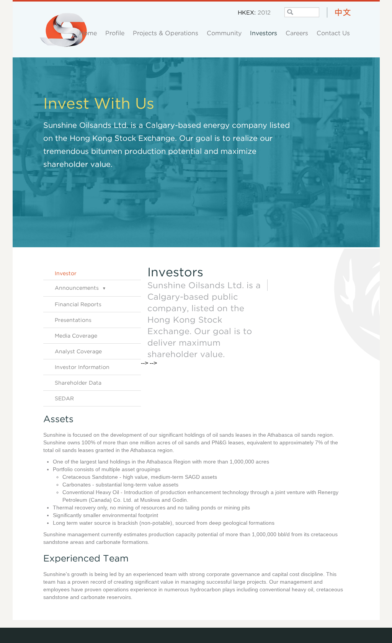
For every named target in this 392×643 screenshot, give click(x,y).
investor (66, 273)
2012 (264, 12)
